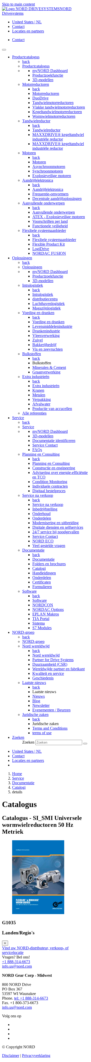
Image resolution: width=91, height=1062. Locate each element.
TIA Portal (40, 618)
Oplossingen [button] (22, 258)
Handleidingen (44, 573)
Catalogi (39, 568)
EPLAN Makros (45, 614)
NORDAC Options (48, 609)
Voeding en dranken (38, 313)
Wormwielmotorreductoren (53, 116)
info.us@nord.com (17, 966)
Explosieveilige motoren (51, 176)
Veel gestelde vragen (48, 545)
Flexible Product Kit (48, 244)
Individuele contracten (50, 486)
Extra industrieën (35, 376)
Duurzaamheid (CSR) (49, 664)
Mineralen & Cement (49, 367)
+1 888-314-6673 (16, 962)
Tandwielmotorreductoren (53, 102)
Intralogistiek (32, 285)
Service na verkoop (37, 495)
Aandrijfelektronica (37, 180)
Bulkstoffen (31, 354)
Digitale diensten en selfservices (57, 527)
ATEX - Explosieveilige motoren (58, 217)
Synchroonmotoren (47, 171)
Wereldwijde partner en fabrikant (58, 669)
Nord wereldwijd (36, 646)
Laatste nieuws (34, 682)
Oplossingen (32, 267)
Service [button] (18, 418)
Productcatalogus (36, 66)
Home (17, 774)
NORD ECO (43, 541)
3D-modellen (42, 80)
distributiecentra (45, 299)
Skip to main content (18, 4)
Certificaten (41, 582)
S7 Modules (42, 628)
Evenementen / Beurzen (51, 710)
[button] (18, 737)
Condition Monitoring (49, 481)
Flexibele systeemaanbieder (44, 230)
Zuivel (37, 340)
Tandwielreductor (36, 121)
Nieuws (38, 696)
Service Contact (45, 445)
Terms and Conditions (49, 728)
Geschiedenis (43, 678)
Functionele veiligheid (50, 226)
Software (29, 591)
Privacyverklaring (36, 1055)
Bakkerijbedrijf (44, 344)
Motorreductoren (35, 84)
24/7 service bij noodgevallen (55, 532)
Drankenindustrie (46, 331)
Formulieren (42, 587)
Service (28, 427)
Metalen (38, 395)
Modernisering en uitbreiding (55, 523)
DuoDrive (40, 98)
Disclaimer (10, 1055)
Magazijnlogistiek (46, 308)
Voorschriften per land (50, 221)
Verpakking (41, 399)
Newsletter (41, 705)
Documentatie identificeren (53, 440)
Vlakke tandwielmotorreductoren (58, 107)
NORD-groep (33, 641)
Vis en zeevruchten (47, 349)
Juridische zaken (35, 714)
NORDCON (42, 605)
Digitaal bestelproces (48, 491)
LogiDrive (40, 249)
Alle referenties (34, 413)
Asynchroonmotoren (48, 166)
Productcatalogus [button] (25, 57)
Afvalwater (41, 404)
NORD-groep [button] (23, 632)
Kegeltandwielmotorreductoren (57, 112)
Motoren (29, 153)
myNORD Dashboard (50, 70)
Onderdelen (41, 518)
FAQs (37, 450)
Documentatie (33, 550)
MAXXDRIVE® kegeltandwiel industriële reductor (58, 136)
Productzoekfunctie (47, 75)
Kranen (38, 390)
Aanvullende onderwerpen (43, 203)
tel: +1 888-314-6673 (31, 998)
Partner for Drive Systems (53, 660)
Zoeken (28, 742)
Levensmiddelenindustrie (52, 326)
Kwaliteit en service (48, 673)
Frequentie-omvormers (50, 194)
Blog (36, 701)
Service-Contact (45, 536)
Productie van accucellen (52, 408)
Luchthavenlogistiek (48, 303)
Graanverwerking (46, 372)
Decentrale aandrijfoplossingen (57, 198)
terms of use (42, 733)
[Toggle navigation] (4, 49)
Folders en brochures (49, 564)
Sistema (38, 623)
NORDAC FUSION (49, 253)
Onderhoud (41, 513)
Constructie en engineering (53, 468)
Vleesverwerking (46, 335)
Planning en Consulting (41, 454)
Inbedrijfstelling (44, 509)
